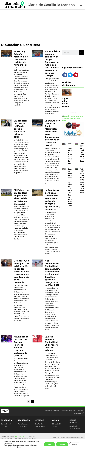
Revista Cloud (22, 426)
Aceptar (49, 444)
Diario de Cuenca (74, 428)
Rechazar (62, 444)
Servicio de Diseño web (68, 410)
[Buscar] (81, 52)
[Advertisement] (42, 25)
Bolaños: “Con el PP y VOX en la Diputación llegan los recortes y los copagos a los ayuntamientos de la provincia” (22, 272)
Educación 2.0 (56, 424)
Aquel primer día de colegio (65, 102)
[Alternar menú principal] (81, 5)
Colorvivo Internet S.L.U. (21, 436)
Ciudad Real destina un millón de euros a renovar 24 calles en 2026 (20, 129)
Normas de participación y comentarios (72, 437)
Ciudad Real (73, 426)
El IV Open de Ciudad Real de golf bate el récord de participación (21, 195)
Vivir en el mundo (40, 426)
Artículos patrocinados (52, 410)
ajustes (19, 447)
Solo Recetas (39, 424)
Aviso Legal (56, 437)
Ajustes (74, 444)
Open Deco (4, 426)
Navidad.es (55, 426)
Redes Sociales (23, 424)
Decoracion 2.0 (6, 424)
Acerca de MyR (79, 413)
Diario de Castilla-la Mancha (51, 5)
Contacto (80, 410)
